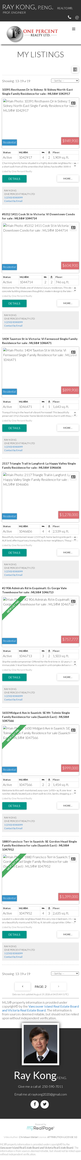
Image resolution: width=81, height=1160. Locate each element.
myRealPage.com (41, 1128)
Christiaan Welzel (28, 1137)
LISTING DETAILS (14, 179)
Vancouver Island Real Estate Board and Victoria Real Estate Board (40, 1008)
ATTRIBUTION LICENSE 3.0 (62, 1137)
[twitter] (45, 1104)
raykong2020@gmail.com (49, 1094)
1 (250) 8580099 (13, 197)
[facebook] (35, 1104)
